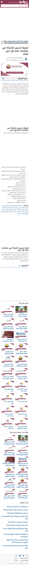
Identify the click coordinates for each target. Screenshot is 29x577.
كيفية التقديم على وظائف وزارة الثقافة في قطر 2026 (15, 517)
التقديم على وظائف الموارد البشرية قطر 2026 (15, 510)
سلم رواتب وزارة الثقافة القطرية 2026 (17, 513)
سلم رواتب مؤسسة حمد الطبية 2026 (18, 522)
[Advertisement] (14, 24)
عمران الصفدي (10, 58)
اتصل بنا (16, 561)
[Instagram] (16, 555)
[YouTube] (19, 555)
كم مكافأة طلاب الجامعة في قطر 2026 (17, 506)
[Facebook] (27, 555)
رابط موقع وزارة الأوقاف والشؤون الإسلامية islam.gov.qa (16, 535)
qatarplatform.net (8, 255)
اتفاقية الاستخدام (24, 561)
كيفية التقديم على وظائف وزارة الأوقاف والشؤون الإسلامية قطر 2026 (17, 541)
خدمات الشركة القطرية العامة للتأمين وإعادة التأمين (14, 213)
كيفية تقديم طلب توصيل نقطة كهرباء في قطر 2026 (15, 546)
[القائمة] (2, 2)
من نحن (16, 558)
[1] (3, 132)
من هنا (23, 169)
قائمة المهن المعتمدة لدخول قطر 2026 (17, 525)
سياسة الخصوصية (24, 558)
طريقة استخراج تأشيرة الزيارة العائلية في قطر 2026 (15, 529)
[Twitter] (23, 555)
